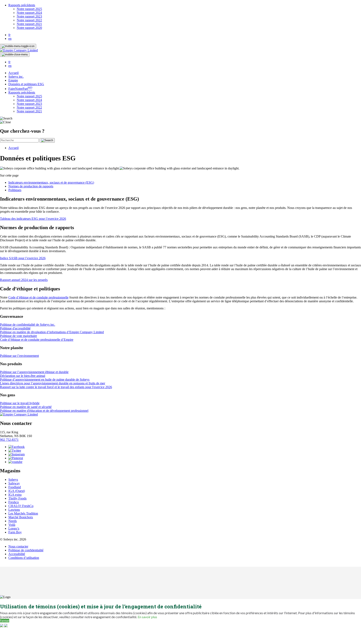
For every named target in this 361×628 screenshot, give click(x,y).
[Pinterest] (15, 458)
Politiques (14, 190)
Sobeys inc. (16, 76)
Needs (12, 521)
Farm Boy (15, 532)
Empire (13, 80)
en (9, 38)
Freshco (13, 502)
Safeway (14, 483)
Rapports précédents (21, 5)
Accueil (13, 73)
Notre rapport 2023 (29, 16)
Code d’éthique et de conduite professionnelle (38, 297)
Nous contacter (18, 546)
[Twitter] (14, 450)
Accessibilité (16, 554)
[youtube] (15, 462)
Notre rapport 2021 (29, 24)
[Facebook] (16, 447)
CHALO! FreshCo (20, 506)
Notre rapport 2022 (29, 20)
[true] (47, 140)
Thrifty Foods (17, 498)
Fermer (4, 620)
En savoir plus (147, 617)
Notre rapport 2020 (29, 27)
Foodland (14, 487)
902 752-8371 (9, 439)
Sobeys (13, 479)
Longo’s (13, 528)
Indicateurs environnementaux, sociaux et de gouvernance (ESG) (51, 182)
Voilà (11, 524)
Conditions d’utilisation (23, 557)
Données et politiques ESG (26, 84)
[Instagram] (16, 454)
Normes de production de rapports (30, 186)
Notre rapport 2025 (29, 9)
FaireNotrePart (20, 88)
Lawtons (14, 509)
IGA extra (15, 494)
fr (9, 35)
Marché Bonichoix (20, 517)
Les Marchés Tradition (23, 513)
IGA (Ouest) (16, 491)
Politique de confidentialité (25, 550)
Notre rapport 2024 (29, 12)
